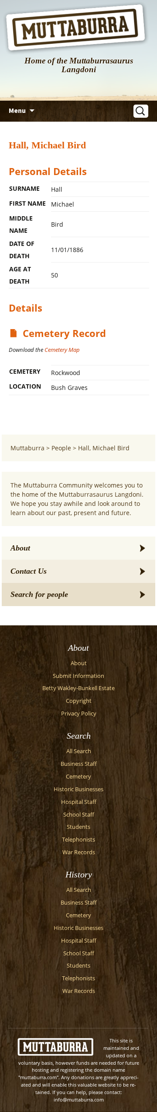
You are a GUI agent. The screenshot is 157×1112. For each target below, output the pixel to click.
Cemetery (78, 776)
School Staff (78, 814)
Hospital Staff (78, 802)
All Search (78, 751)
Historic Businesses (78, 789)
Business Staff (79, 764)
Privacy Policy (78, 713)
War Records (78, 852)
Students (78, 827)
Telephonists (78, 839)
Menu (17, 110)
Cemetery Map (62, 350)
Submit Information (78, 676)
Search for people (39, 594)
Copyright (79, 701)
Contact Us (28, 571)
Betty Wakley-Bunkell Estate (78, 688)
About (20, 548)
